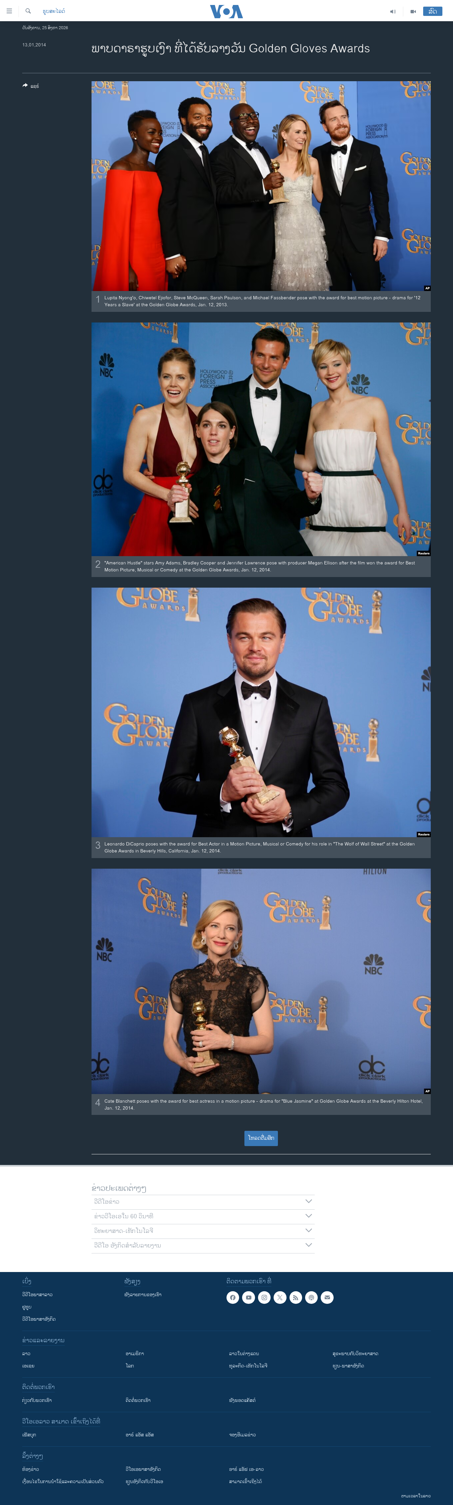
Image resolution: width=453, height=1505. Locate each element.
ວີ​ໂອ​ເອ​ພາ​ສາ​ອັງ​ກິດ (143, 1469)
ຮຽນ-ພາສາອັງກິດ (348, 1365)
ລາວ (26, 1353)
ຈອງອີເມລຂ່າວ (242, 1434)
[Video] (413, 12)
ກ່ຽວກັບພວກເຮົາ (37, 1400)
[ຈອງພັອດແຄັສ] (327, 1297)
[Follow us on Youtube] (248, 1297)
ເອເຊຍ (28, 1365)
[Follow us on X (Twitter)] (280, 1297)
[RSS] (296, 1297)
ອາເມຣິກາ (135, 1353)
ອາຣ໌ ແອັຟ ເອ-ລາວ (246, 1469)
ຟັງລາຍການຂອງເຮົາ (143, 1294)
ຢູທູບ (27, 1306)
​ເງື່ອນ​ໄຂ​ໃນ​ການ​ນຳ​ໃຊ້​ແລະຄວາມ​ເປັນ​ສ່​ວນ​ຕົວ (63, 1481)
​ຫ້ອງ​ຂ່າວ (30, 1469)
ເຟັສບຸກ (29, 1434)
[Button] (31, 87)
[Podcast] (311, 1297)
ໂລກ (130, 1365)
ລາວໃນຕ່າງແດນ (244, 1353)
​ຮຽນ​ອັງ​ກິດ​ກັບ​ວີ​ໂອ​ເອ (144, 1481)
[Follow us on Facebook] (233, 1297)
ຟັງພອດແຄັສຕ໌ (242, 1400)
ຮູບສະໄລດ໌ (54, 12)
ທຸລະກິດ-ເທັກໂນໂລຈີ (248, 1365)
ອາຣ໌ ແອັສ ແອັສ (140, 1434)
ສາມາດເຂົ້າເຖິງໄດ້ (245, 1481)
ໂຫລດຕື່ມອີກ (261, 1138)
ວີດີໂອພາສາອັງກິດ (39, 1319)
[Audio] (393, 12)
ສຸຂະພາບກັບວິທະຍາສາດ (355, 1353)
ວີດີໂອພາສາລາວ (37, 1294)
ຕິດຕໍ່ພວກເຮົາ (138, 1400)
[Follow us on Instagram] (264, 1297)
